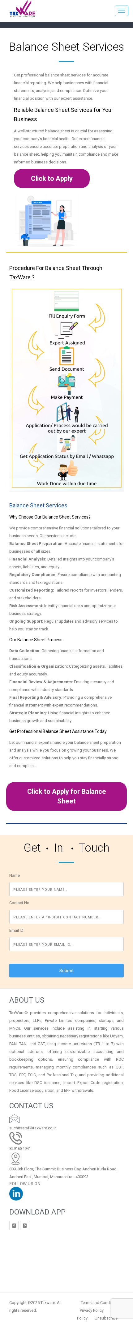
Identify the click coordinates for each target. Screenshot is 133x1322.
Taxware (48, 1302)
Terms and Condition (99, 1302)
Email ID (16, 930)
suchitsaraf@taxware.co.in (33, 1128)
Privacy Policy (92, 1310)
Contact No (19, 902)
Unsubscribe (106, 1318)
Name (14, 875)
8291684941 (20, 1148)
